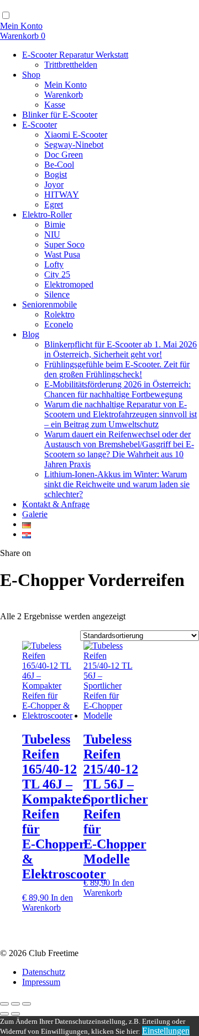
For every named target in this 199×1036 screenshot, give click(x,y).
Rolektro (59, 314)
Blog (30, 334)
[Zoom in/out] (26, 1003)
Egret (53, 204)
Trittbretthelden (70, 64)
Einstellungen (166, 1030)
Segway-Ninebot (73, 144)
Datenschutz (43, 972)
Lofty (54, 264)
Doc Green (63, 154)
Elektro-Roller (47, 214)
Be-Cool (59, 164)
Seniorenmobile (49, 304)
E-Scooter (39, 124)
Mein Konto (65, 84)
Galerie (35, 514)
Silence (57, 294)
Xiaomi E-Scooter (75, 134)
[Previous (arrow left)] (4, 1013)
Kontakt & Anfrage (56, 504)
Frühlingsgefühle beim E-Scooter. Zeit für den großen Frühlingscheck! (117, 369)
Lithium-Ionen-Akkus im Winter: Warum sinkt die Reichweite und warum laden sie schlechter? (117, 484)
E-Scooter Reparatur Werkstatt (75, 54)
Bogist (55, 174)
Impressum (41, 982)
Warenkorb (63, 94)
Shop (31, 74)
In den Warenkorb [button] (47, 902)
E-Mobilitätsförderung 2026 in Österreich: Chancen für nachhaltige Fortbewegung (117, 389)
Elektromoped (68, 284)
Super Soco (64, 244)
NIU (52, 234)
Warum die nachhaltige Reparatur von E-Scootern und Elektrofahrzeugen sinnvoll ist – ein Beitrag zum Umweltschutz (120, 414)
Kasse (54, 104)
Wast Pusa (62, 254)
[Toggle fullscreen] (15, 1003)
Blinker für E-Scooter (59, 114)
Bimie (54, 224)
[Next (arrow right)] (15, 1013)
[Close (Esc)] (4, 1003)
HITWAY (61, 194)
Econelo (58, 324)
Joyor (54, 184)
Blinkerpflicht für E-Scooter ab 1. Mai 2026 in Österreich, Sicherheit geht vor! (120, 349)
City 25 (57, 274)
